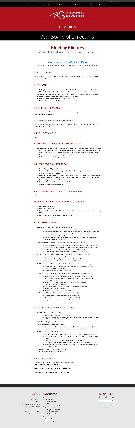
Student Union (47, 5)
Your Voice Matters (34, 414)
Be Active (78, 5)
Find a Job (37, 402)
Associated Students (34, 397)
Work (90, 5)
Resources (37, 409)
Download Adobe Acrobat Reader (106, 405)
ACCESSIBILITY (114, 1)
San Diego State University (32, 411)
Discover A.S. (103, 5)
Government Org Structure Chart (29, 404)
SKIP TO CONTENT (105, 1)
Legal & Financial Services (32, 406)
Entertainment (63, 5)
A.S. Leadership (35, 399)
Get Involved (32, 5)
